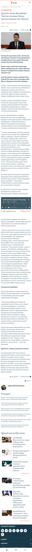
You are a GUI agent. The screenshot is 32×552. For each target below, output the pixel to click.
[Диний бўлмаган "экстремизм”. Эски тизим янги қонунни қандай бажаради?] (7, 513)
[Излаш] (25, 550)
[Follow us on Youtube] (2, 530)
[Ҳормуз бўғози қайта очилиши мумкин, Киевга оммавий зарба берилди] (7, 463)
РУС (16, 550)
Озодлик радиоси (11, 202)
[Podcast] (2, 534)
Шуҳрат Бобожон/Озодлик (9, 23)
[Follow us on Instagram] (14, 530)
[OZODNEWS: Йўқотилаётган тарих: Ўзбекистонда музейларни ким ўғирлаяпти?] (7, 440)
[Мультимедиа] (6, 550)
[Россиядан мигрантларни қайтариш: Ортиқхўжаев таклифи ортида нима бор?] (7, 480)
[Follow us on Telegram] (6, 530)
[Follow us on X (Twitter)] (21, 530)
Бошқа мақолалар (25, 520)
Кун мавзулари (6, 10)
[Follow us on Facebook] (10, 530)
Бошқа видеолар (25, 473)
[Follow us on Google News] (25, 530)
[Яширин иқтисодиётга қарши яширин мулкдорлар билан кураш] (7, 453)
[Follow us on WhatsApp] (17, 530)
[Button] (14, 30)
